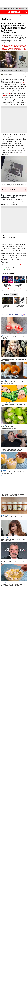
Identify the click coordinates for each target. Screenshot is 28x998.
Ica (23, 82)
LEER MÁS (7, 289)
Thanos (8, 93)
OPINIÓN (13, 16)
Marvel (3, 95)
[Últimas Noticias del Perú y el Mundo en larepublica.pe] (14, 12)
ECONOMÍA (18, 16)
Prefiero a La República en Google (13, 268)
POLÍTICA (8, 16)
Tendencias (6, 19)
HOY (1, 8)
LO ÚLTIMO (3, 16)
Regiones (10, 264)
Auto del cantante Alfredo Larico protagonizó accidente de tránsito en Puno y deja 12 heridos (13, 190)
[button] (2, 12)
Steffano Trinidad (8, 74)
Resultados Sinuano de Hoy (9, 8)
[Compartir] (24, 73)
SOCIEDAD (24, 16)
